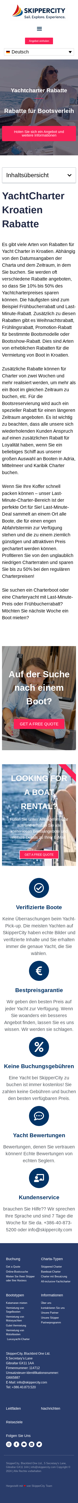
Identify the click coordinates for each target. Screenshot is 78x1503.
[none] (39, 51)
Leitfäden (13, 1408)
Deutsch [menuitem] (20, 51)
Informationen (52, 1295)
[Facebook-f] (16, 1444)
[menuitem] (39, 51)
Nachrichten (50, 1408)
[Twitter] (39, 1444)
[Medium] (31, 1444)
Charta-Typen (52, 1259)
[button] (69, 175)
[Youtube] (24, 1444)
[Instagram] (9, 1444)
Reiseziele (14, 1422)
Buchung (13, 1259)
